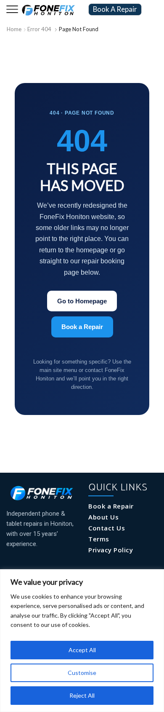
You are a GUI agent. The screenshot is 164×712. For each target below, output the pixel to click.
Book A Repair (115, 9)
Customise (82, 672)
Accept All (82, 649)
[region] (82, 640)
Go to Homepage (82, 301)
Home (14, 29)
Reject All (82, 695)
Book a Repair (82, 326)
